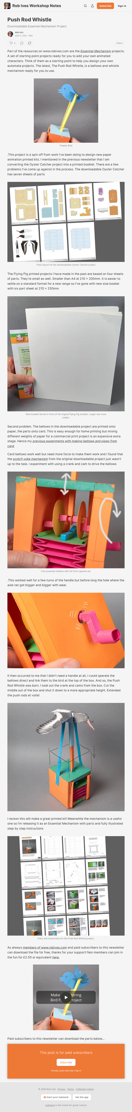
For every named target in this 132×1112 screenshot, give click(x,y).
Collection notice (85, 1089)
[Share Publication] (92, 6)
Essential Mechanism (95, 51)
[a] (66, 997)
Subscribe (105, 5)
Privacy (61, 1089)
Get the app (81, 1097)
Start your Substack (58, 1097)
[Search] (85, 6)
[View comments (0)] (22, 43)
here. (56, 957)
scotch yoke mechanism (30, 459)
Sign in (122, 5)
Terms (70, 1089)
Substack (50, 1105)
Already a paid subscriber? (66, 1070)
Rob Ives (19, 32)
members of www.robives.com (45, 947)
